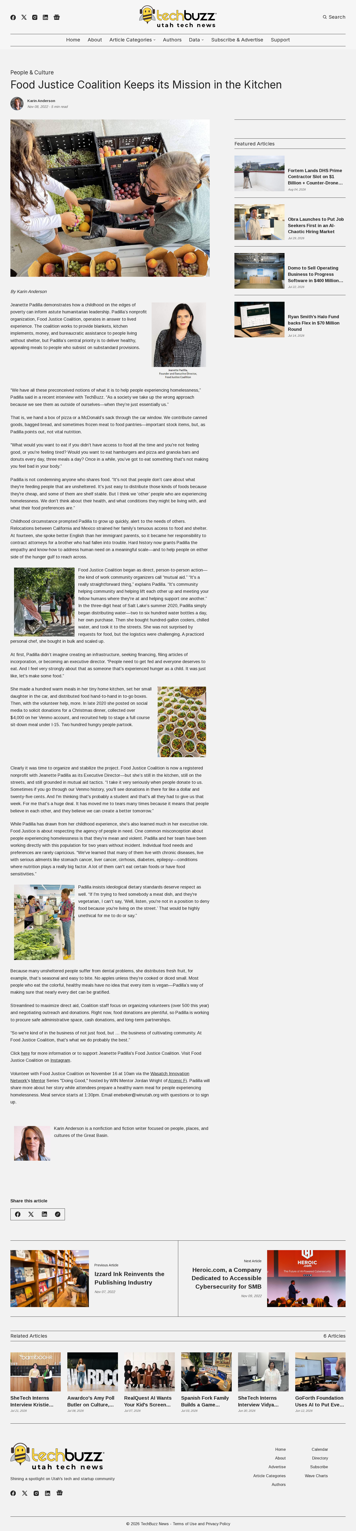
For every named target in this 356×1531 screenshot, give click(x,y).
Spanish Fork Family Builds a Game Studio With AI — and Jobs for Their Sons (206, 1401)
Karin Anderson (41, 101)
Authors (172, 39)
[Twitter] (24, 17)
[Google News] (57, 17)
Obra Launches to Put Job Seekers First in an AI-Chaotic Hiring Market (316, 225)
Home (73, 39)
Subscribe (319, 1467)
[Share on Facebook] (17, 1214)
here (25, 1053)
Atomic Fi (177, 1080)
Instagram (60, 1060)
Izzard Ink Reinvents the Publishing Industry (129, 1278)
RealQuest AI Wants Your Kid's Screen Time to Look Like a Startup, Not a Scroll (148, 1401)
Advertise (277, 1467)
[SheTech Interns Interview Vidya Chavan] (263, 1372)
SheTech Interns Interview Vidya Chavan (257, 1401)
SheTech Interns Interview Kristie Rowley (29, 1401)
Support (280, 39)
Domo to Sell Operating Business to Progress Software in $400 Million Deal (313, 275)
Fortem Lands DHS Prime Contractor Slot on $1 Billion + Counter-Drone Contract (315, 177)
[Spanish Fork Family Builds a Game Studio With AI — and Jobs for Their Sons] (206, 1372)
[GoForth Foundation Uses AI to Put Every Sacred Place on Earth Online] (320, 1372)
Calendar (320, 1449)
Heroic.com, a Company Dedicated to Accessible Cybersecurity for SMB (227, 1278)
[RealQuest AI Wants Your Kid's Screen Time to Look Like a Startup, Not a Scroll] (149, 1372)
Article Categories (269, 1476)
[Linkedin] (45, 17)
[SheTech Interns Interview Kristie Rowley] (35, 1372)
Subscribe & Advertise (237, 39)
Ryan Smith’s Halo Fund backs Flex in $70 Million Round (314, 323)
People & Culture (32, 72)
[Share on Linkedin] (44, 1214)
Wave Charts (316, 1476)
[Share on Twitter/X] (31, 1214)
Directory (320, 1458)
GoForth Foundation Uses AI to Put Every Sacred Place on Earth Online (319, 1401)
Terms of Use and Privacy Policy (201, 1524)
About (95, 39)
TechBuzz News (155, 1524)
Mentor (38, 1080)
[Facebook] (13, 17)
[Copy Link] (57, 1214)
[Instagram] (34, 17)
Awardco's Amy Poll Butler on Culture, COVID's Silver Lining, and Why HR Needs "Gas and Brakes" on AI (90, 1401)
